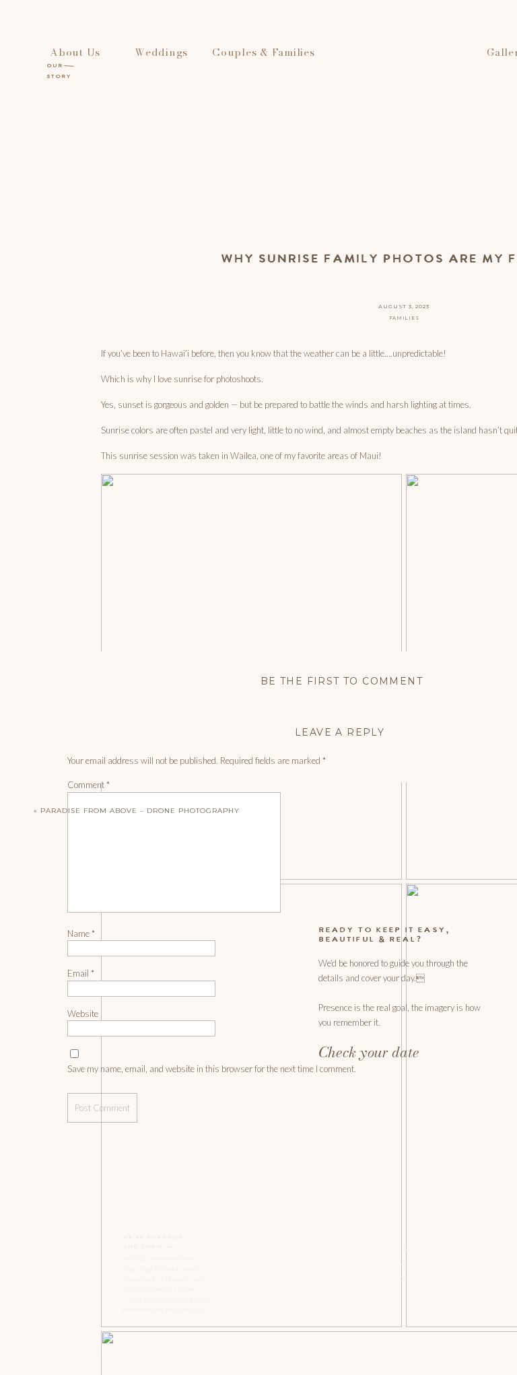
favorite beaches (401, 1250)
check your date (401, 1278)
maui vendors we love (411, 1264)
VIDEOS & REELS (287, 1278)
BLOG (378, 1236)
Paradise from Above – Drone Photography (140, 810)
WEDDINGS (279, 1250)
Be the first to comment (342, 681)
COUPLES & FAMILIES (295, 1264)
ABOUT (271, 1236)
